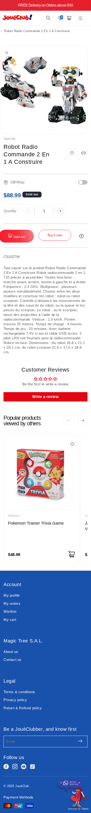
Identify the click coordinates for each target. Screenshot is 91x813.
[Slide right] (82, 420)
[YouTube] (23, 766)
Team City (9, 138)
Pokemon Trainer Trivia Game (36, 523)
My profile (12, 595)
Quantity (10, 211)
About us (11, 652)
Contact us (12, 660)
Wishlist (10, 611)
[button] (48, 18)
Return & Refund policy (23, 708)
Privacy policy (15, 700)
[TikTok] (32, 766)
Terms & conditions (19, 692)
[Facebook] (6, 766)
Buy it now (55, 235)
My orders (12, 603)
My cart (10, 620)
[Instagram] (15, 766)
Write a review (45, 397)
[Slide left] (68, 420)
